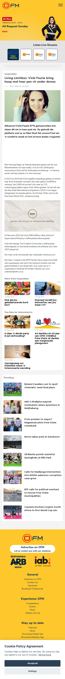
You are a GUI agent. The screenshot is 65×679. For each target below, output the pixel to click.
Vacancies (32, 585)
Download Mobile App (32, 634)
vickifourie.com (48, 254)
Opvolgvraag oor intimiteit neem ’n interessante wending (17, 365)
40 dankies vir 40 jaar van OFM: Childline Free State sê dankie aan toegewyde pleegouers (47, 338)
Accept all (33, 663)
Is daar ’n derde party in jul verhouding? (17, 334)
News (32, 630)
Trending (8, 377)
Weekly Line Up (32, 613)
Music (32, 609)
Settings (32, 671)
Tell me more (44, 654)
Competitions (32, 603)
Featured (32, 627)
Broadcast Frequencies (32, 588)
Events (32, 606)
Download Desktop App (32, 637)
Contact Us (32, 582)
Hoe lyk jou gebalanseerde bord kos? (16, 302)
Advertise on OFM (32, 579)
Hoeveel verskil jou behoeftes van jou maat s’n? (46, 302)
